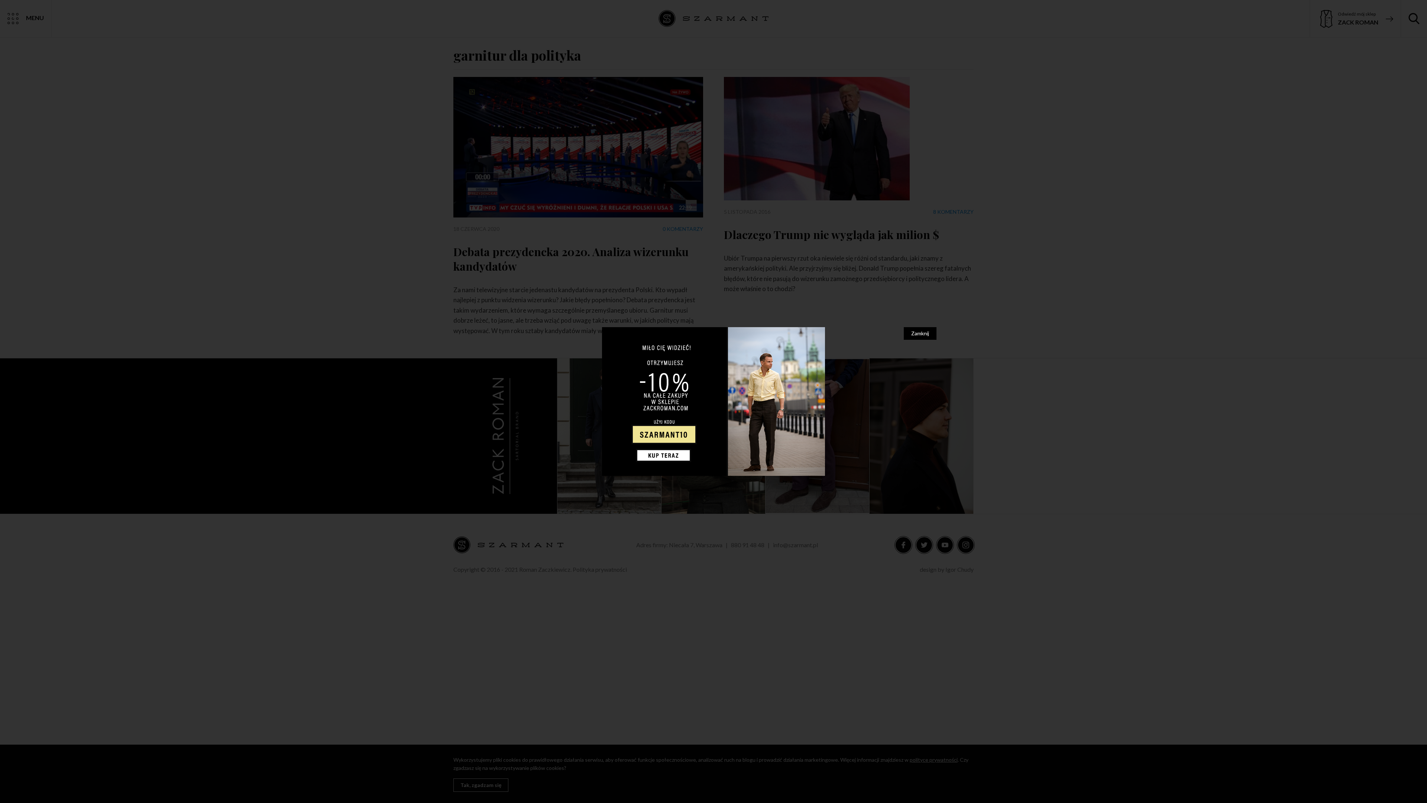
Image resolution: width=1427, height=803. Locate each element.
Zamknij (920, 333)
